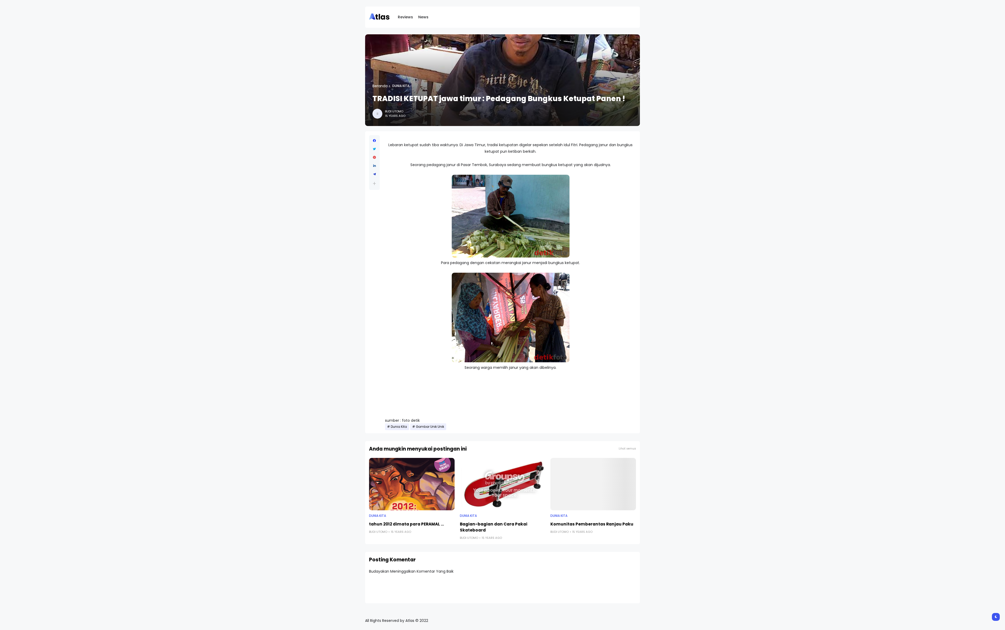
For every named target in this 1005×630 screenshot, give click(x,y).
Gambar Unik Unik (430, 427)
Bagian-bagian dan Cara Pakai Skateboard (493, 527)
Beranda (380, 86)
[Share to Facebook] (374, 140)
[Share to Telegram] (374, 174)
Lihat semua (627, 449)
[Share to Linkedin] (374, 165)
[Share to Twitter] (374, 149)
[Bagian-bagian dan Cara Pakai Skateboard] (502, 484)
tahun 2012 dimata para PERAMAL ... (406, 524)
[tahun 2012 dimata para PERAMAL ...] (412, 484)
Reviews (405, 17)
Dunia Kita (400, 86)
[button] (374, 183)
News (423, 17)
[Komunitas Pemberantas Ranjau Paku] (593, 484)
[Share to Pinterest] (374, 157)
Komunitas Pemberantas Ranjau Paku (591, 524)
